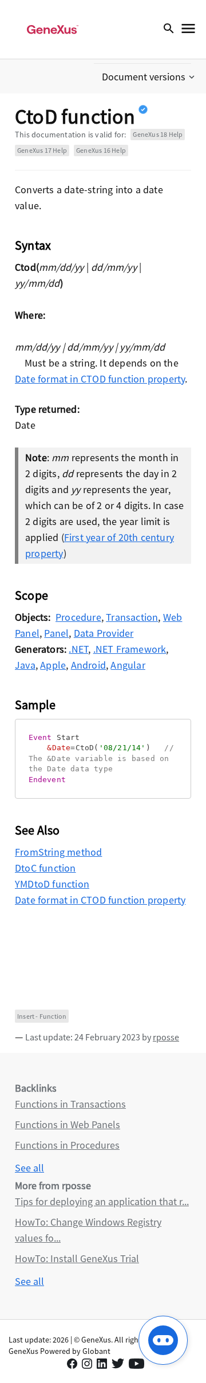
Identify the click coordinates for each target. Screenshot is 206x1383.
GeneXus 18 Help (158, 134)
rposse (166, 1037)
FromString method (58, 852)
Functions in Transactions (70, 1104)
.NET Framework (130, 649)
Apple (53, 665)
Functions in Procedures (67, 1145)
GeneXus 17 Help (42, 150)
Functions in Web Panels (67, 1124)
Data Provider (104, 633)
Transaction (132, 617)
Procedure (78, 617)
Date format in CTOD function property (100, 378)
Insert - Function (41, 1016)
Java (25, 665)
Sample (35, 705)
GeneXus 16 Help (101, 150)
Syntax (33, 245)
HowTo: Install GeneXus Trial (77, 1258)
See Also (37, 830)
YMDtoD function (52, 883)
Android (88, 665)
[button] (149, 77)
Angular (127, 665)
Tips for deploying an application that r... (102, 1201)
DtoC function (45, 867)
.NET (78, 649)
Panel (56, 633)
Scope (31, 595)
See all (29, 1167)
